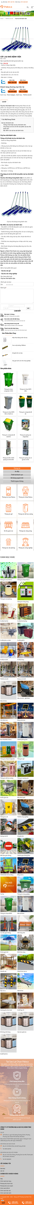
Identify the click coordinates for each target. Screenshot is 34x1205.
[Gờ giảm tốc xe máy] (6, 355)
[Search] (28, 7)
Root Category (11, 95)
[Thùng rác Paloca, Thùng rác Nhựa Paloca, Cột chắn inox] (6, 6)
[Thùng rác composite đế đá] (25, 402)
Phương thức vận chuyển (6, 1186)
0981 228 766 (11, 2)
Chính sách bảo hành (5, 1193)
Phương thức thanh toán (6, 1183)
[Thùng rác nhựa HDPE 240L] (25, 379)
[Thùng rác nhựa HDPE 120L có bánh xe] (8, 402)
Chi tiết (4, 102)
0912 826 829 (24, 2)
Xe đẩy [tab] (17, 471)
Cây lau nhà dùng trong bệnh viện (11, 178)
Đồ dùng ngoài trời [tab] (17, 478)
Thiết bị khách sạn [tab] (17, 475)
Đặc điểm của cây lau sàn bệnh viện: (13, 130)
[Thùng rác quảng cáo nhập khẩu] (25, 425)
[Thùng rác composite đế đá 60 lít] (8, 425)
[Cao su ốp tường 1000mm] (6, 347)
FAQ (1, 1179)
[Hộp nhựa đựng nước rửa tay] (6, 340)
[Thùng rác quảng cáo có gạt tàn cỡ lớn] (25, 448)
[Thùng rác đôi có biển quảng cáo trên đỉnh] (8, 448)
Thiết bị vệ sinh (27, 95)
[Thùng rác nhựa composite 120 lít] (8, 379)
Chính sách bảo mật (5, 1190)
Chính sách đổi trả (5, 1188)
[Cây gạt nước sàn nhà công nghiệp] (6, 363)
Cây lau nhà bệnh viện (7, 123)
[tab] (4, 102)
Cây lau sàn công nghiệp (9, 273)
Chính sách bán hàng (5, 1181)
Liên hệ (2, 1171)
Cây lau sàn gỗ (6, 271)
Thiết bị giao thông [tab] (17, 481)
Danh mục (19, 95)
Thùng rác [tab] (17, 468)
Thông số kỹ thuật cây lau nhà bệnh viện (14, 125)
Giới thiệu (2, 1168)
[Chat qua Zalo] (3, 1203)
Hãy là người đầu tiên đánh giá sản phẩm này (11, 61)
